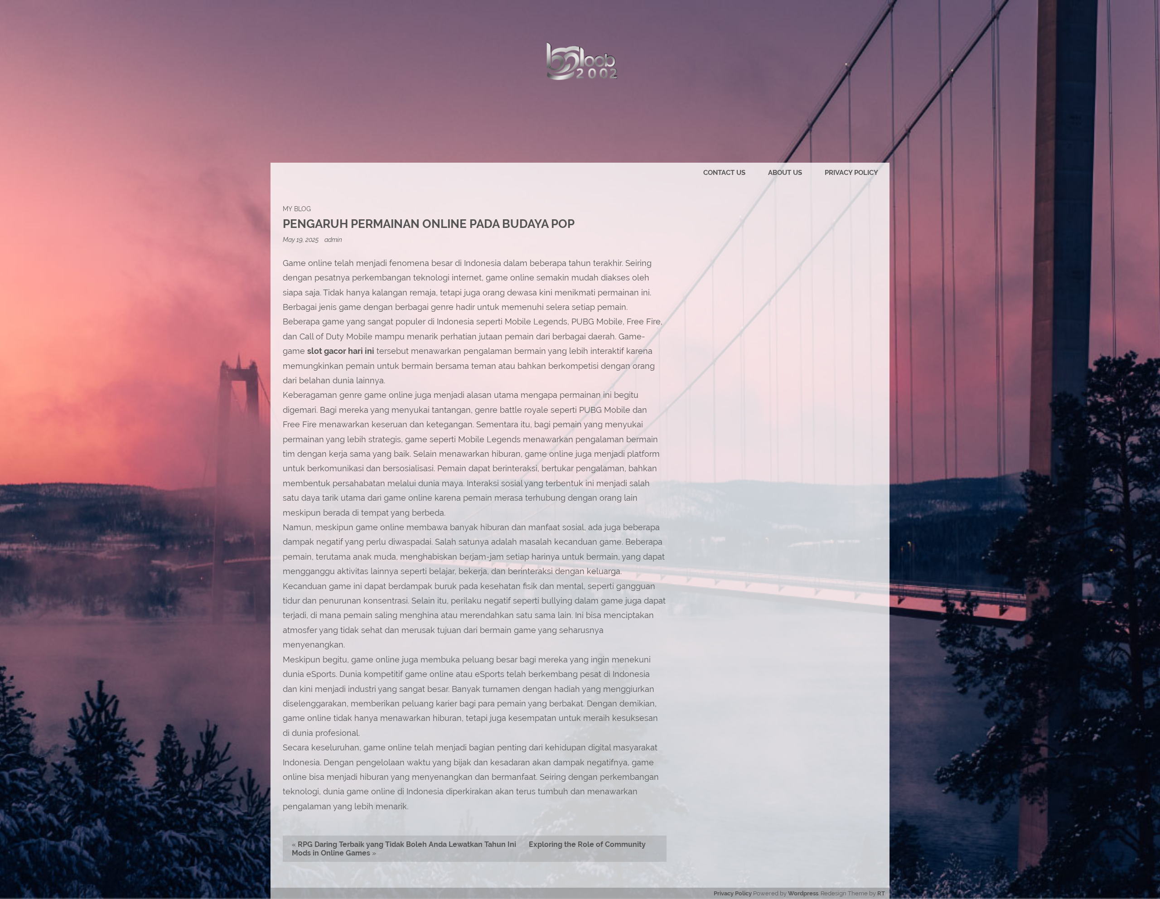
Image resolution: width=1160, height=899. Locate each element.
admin (333, 239)
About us (785, 173)
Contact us (724, 173)
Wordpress (803, 893)
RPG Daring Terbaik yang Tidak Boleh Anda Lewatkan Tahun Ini (407, 844)
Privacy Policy (851, 173)
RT (881, 893)
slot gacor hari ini (340, 351)
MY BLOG (297, 209)
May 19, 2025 (301, 239)
